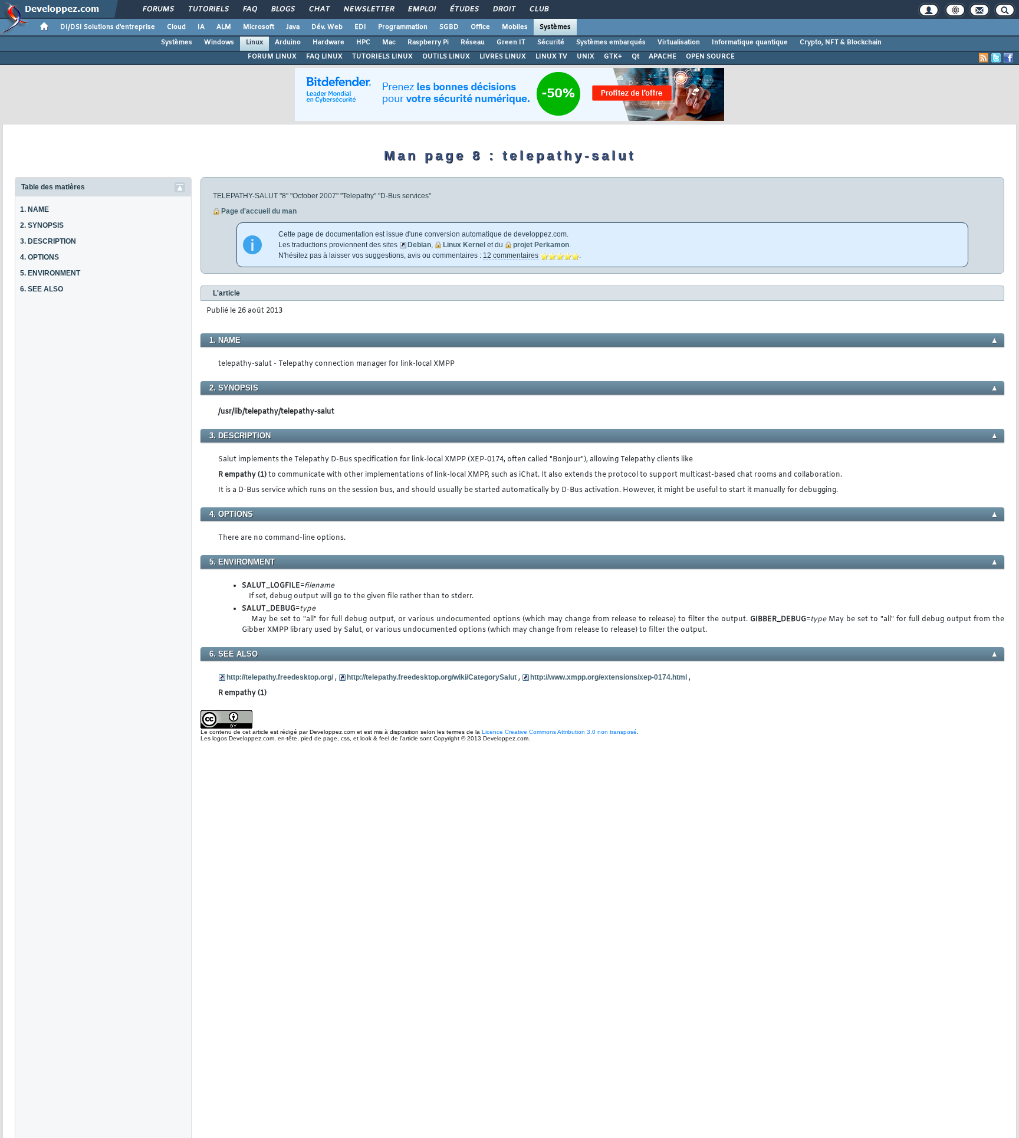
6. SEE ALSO (41, 289)
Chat (318, 9)
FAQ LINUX (324, 57)
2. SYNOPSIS (42, 225)
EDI (360, 27)
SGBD (449, 27)
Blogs (282, 9)
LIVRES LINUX (502, 57)
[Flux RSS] (983, 58)
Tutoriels (207, 9)
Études (463, 9)
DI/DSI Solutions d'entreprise (107, 27)
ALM (223, 27)
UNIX (585, 57)
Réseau (473, 42)
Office (480, 27)
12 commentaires (510, 255)
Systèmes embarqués (611, 42)
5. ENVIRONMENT (50, 273)
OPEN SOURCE (710, 57)
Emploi (421, 9)
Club (538, 9)
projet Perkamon (541, 245)
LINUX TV (551, 57)
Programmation (403, 27)
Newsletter (368, 9)
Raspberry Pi (428, 42)
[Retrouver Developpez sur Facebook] (1008, 58)
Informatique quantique (750, 42)
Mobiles (515, 27)
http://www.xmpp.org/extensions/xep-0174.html (608, 677)
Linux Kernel (464, 245)
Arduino (288, 42)
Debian (419, 245)
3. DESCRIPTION (48, 241)
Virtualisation (679, 42)
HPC (363, 42)
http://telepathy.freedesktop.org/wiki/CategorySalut (432, 677)
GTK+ (613, 57)
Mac (389, 42)
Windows (219, 42)
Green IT (511, 42)
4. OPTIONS (39, 257)
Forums (158, 9)
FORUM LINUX (272, 57)
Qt (635, 57)
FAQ (249, 9)
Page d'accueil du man (259, 211)
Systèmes (555, 27)
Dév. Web (327, 27)
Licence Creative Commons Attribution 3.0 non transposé (559, 732)
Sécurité (550, 42)
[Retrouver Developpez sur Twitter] (996, 58)
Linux (254, 42)
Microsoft (258, 27)
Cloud (176, 27)
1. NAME (34, 209)
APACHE (662, 57)
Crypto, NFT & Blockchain (841, 42)
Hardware (328, 42)
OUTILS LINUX (446, 57)
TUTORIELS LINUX (382, 57)
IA (201, 27)
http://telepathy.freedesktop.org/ (279, 677)
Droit (503, 9)
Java (293, 27)
